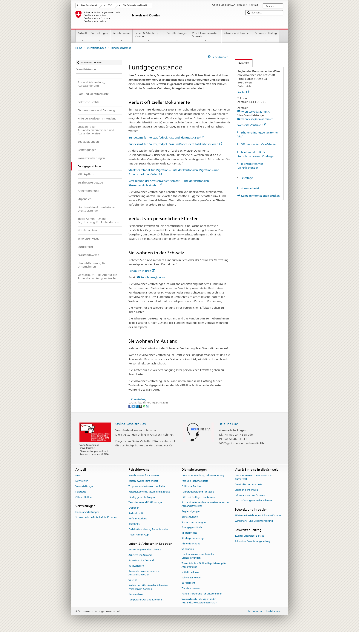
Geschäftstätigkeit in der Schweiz (253, 500)
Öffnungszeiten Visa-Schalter (258, 144)
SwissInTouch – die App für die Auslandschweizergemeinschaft (199, 601)
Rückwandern (136, 565)
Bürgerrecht (188, 583)
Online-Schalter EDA (130, 424)
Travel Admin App (138, 534)
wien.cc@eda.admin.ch (256, 111)
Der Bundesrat (89, 5)
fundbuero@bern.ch (154, 277)
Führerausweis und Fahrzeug (198, 491)
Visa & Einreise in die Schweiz (204, 35)
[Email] (147, 406)
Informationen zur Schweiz (250, 495)
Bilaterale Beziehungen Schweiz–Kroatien (258, 515)
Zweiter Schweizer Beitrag (249, 536)
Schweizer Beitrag (266, 33)
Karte (241, 92)
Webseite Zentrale (249, 125)
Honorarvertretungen (87, 512)
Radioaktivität (136, 513)
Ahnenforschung (191, 543)
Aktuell (82, 33)
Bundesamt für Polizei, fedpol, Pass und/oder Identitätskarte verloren (173, 144)
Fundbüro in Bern (139, 271)
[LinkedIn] (137, 406)
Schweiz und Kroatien (237, 33)
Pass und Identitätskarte (195, 480)
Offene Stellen (83, 497)
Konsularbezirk (250, 188)
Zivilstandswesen (191, 588)
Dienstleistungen (177, 33)
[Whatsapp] (144, 406)
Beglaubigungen (191, 511)
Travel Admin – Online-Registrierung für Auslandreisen (204, 565)
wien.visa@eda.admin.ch (257, 119)
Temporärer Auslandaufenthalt (145, 599)
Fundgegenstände (192, 527)
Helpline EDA (228, 424)
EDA (110, 5)
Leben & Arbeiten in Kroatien (147, 35)
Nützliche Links (190, 572)
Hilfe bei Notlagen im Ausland (199, 497)
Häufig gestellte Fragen (141, 497)
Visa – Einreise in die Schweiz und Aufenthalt (253, 477)
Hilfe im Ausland (137, 518)
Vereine (132, 580)
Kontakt (242, 63)
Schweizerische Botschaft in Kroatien (96, 517)
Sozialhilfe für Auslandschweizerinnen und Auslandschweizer (206, 504)
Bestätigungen (190, 516)
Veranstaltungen (84, 486)
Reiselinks (133, 524)
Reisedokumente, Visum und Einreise (149, 491)
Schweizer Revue (191, 577)
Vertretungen (99, 33)
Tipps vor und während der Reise (146, 486)
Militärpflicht (189, 533)
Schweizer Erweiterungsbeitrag (252, 541)
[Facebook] (130, 406)
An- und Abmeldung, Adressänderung (203, 475)
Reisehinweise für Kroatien (143, 475)
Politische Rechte (191, 486)
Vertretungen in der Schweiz (144, 549)
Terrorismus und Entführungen (145, 502)
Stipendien (188, 549)
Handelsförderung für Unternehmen (202, 593)
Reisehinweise (121, 33)
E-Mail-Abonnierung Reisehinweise (148, 529)
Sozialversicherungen (194, 522)
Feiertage (247, 178)
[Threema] (141, 406)
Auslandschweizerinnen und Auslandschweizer (144, 573)
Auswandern (135, 594)
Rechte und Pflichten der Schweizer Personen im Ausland (148, 587)
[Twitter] (134, 406)
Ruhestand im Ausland (141, 560)
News (78, 475)
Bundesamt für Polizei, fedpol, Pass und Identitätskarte (164, 137)
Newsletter (81, 480)
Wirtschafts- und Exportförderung (254, 521)
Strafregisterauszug (193, 538)
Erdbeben (133, 507)
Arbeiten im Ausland (140, 555)
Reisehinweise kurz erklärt (143, 480)
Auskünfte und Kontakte (248, 484)
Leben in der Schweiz (247, 489)
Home (78, 47)
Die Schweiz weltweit (135, 5)
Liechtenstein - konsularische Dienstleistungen (198, 556)
